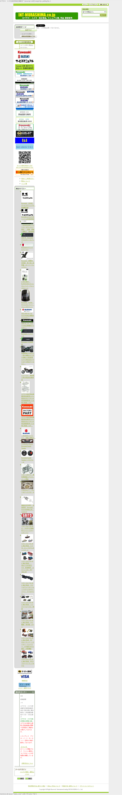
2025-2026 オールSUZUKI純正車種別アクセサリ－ (27, 316)
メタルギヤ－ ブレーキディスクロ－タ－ (27, 492)
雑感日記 (25, 680)
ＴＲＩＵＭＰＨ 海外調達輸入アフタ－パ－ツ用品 (27, 477)
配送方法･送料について (69, 786)
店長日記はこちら (27, 763)
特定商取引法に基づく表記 (36, 786)
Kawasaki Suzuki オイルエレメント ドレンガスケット (27, 305)
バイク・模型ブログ (24, 688)
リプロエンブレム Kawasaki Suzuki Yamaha (27, 446)
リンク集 (24, 183)
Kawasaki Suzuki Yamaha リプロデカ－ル (27, 460)
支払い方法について (53, 786)
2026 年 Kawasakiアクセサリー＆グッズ (27, 240)
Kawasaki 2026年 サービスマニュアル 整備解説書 (28, 205)
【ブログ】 (24, 747)
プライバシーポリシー (87, 786)
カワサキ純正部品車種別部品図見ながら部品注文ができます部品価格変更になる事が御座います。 (27, 398)
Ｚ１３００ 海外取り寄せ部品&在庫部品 (27, 378)
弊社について (25, 181)
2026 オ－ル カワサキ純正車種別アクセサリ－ (27, 326)
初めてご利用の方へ (27, 178)
